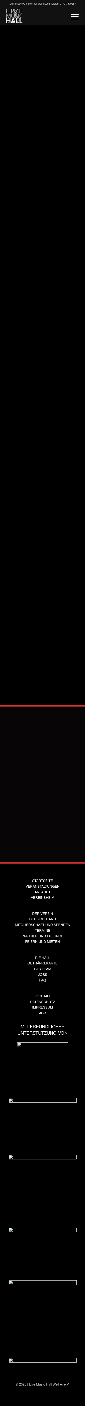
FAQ (42, 980)
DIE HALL (42, 957)
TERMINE (42, 930)
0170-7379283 (68, 3)
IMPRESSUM (42, 1007)
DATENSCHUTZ (42, 1001)
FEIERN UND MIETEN (42, 941)
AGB (42, 1012)
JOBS (42, 974)
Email (11, 805)
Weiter (63, 102)
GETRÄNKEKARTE (42, 963)
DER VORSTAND (42, 919)
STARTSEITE (42, 880)
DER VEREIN (42, 913)
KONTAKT (42, 996)
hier (62, 628)
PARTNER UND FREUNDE (42, 936)
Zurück (22, 102)
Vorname (13, 760)
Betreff (17, 537)
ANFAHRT (43, 891)
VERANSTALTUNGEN (43, 886)
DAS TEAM (42, 968)
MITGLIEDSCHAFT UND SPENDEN (42, 924)
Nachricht (20, 558)
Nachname (15, 782)
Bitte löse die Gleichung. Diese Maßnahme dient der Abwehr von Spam (41, 645)
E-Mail (17, 515)
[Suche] (62, 16)
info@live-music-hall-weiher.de (32, 3)
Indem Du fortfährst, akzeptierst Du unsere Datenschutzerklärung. (40, 615)
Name (17, 494)
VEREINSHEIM (42, 897)
